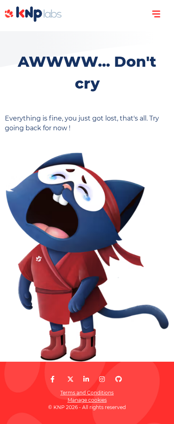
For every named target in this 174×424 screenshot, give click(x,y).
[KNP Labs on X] (70, 379)
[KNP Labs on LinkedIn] (86, 379)
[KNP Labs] (33, 19)
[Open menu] (156, 14)
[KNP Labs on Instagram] (102, 379)
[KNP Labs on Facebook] (53, 379)
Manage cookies (87, 400)
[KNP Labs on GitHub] (118, 379)
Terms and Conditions (87, 393)
